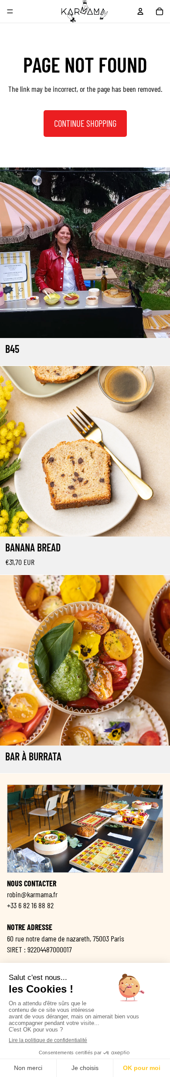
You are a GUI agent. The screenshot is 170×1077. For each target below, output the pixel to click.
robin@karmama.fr (32, 894)
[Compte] (140, 11)
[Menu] (10, 11)
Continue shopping (85, 123)
